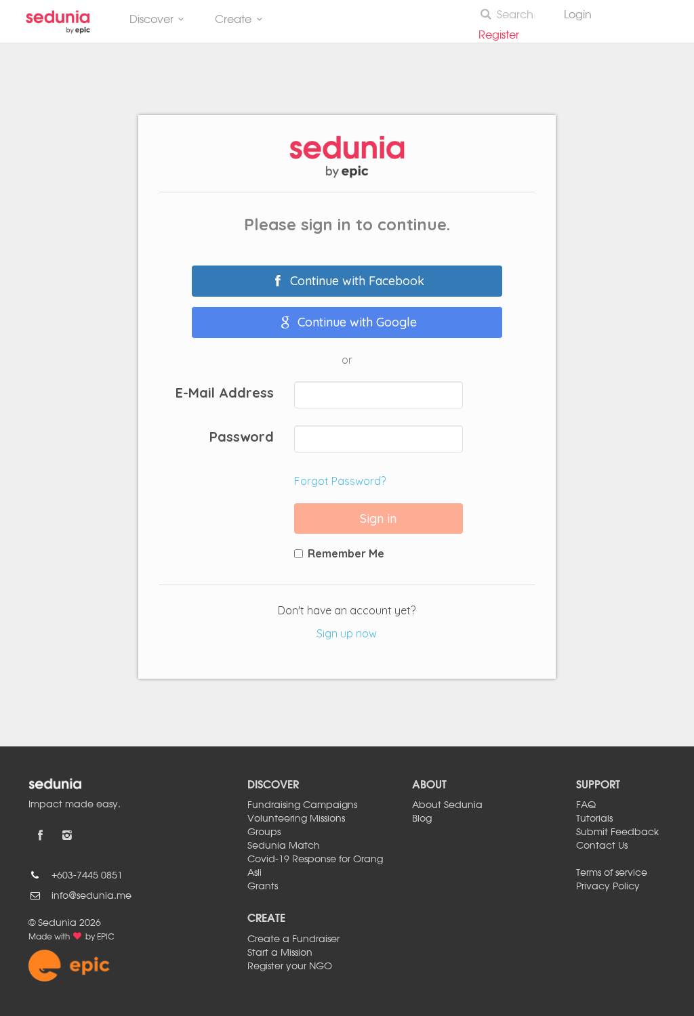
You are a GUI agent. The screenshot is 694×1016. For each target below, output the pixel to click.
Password (241, 436)
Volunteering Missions (296, 819)
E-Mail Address (225, 392)
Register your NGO (289, 966)
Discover (151, 20)
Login (578, 15)
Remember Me (346, 553)
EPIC (106, 937)
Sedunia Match (283, 846)
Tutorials (594, 819)
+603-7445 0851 (87, 876)
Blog (422, 819)
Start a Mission (279, 953)
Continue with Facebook (355, 281)
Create (233, 20)
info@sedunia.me (91, 896)
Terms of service (611, 873)
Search (515, 15)
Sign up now (347, 633)
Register (504, 35)
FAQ (586, 805)
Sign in (378, 518)
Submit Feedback (617, 832)
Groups (264, 832)
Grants (262, 886)
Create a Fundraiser (293, 939)
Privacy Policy (608, 886)
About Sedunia (447, 805)
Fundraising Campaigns (302, 805)
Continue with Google (355, 322)
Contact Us (602, 846)
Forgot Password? (340, 481)
